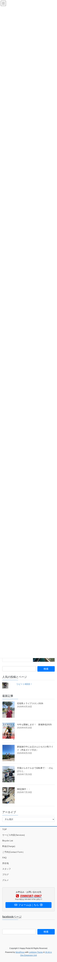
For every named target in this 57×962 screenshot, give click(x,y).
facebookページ (12, 916)
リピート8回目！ (24, 684)
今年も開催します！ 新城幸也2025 (34, 724)
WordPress (20, 952)
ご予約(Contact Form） (13, 852)
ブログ (5, 874)
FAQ (4, 857)
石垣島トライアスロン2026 (30, 703)
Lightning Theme (36, 952)
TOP (4, 829)
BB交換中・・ (23, 789)
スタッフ (6, 869)
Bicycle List (7, 840)
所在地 (5, 863)
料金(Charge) (8, 846)
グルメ (5, 880)
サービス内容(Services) (13, 835)
